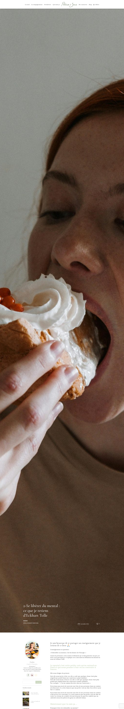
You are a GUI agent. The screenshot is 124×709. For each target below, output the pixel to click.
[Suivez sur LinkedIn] (32, 675)
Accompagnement (36, 4)
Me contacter (83, 4)
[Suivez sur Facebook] (28, 675)
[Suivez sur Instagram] (36, 675)
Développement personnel (30, 623)
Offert (97, 4)
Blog (90, 4)
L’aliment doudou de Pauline (35, 702)
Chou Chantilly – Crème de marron (35, 693)
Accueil (27, 4)
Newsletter (47, 4)
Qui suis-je (56, 4)
